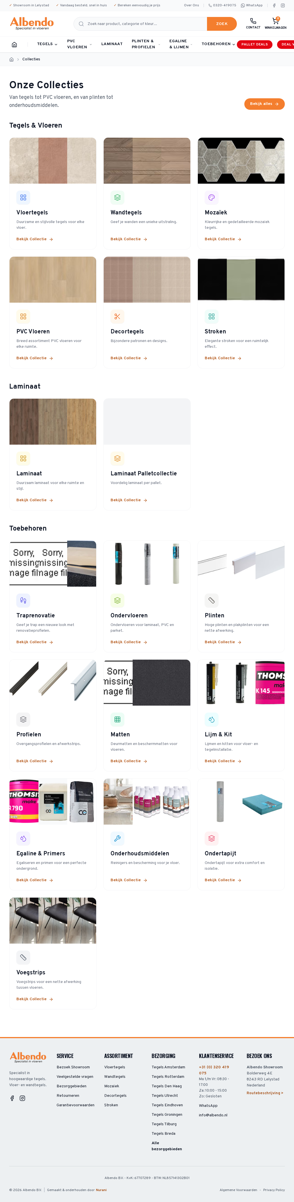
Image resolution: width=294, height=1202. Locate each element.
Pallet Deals (254, 44)
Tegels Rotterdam (168, 1076)
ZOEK (222, 24)
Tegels (45, 44)
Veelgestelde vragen (75, 1076)
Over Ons (191, 5)
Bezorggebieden (71, 1086)
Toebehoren (216, 44)
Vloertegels (114, 1067)
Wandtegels (114, 1076)
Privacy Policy (274, 1190)
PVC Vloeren (77, 44)
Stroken (111, 1105)
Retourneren (68, 1095)
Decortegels (115, 1095)
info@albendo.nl (213, 1115)
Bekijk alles (261, 103)
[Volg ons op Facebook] (274, 5)
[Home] (14, 44)
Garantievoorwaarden (75, 1105)
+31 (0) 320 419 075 (214, 1070)
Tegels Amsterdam (168, 1067)
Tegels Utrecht (165, 1095)
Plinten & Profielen (143, 44)
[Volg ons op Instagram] (283, 5)
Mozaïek (111, 1086)
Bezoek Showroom (73, 1067)
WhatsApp (254, 5)
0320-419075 (224, 5)
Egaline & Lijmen (179, 44)
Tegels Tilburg (164, 1124)
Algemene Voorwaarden (238, 1190)
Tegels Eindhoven (167, 1105)
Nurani (101, 1190)
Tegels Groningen (167, 1114)
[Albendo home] (32, 24)
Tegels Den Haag (167, 1086)
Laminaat (112, 44)
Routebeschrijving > (265, 1093)
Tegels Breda (163, 1133)
